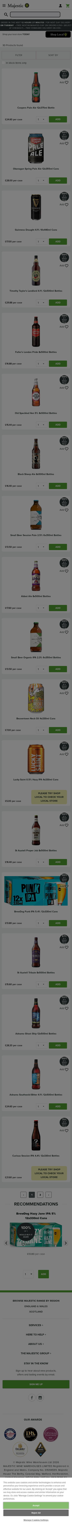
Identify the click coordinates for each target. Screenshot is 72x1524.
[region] (36, 1501)
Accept (36, 1505)
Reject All (36, 1512)
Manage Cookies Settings (36, 1520)
